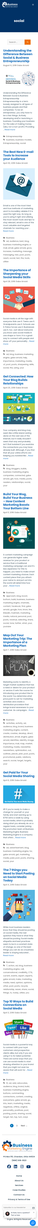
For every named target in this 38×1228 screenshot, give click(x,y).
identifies (14, 740)
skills (31, 364)
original (23, 1106)
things (6, 992)
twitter (18, 623)
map (22, 743)
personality (8, 1110)
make (18, 979)
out (29, 750)
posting (6, 1113)
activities (10, 723)
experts (28, 975)
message (27, 251)
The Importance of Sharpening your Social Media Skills (17, 273)
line (30, 609)
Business (10, 237)
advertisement (17, 847)
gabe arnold (20, 248)
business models (23, 139)
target (20, 760)
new (17, 254)
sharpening (23, 364)
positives (19, 1110)
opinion (19, 982)
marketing (17, 251)
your (22, 367)
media (29, 361)
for (30, 851)
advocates (22, 1083)
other (5, 986)
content (7, 606)
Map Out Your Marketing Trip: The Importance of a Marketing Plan (17, 640)
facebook (16, 606)
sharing (30, 858)
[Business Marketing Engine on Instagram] (22, 1167)
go (29, 1100)
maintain (15, 613)
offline (16, 1106)
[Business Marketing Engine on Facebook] (9, 1167)
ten (11, 1117)
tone (12, 623)
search (6, 760)
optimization (21, 750)
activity (19, 723)
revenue (13, 619)
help (25, 357)
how (16, 478)
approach (11, 596)
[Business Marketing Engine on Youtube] (28, 1167)
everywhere (8, 1100)
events (14, 975)
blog (27, 241)
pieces (15, 753)
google (13, 609)
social (23, 143)
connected (20, 475)
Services (19, 1185)
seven (18, 989)
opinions (28, 982)
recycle (24, 986)
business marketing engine (15, 244)
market (29, 743)
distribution (8, 736)
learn (10, 1103)
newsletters (8, 750)
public (19, 757)
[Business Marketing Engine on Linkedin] (15, 1167)
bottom (6, 599)
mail (17, 743)
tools (27, 258)
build (13, 599)
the (22, 258)
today (15, 992)
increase (7, 251)
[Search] (28, 42)
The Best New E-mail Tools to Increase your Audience (18, 155)
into (5, 1103)
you (27, 992)
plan (21, 753)
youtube (7, 626)
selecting (22, 619)
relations (26, 757)
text (18, 258)
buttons (7, 1093)
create (6, 733)
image (31, 740)
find (23, 606)
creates (14, 733)
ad (7, 241)
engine (24, 736)
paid (12, 858)
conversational (10, 972)
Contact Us (19, 1194)
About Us (19, 1180)
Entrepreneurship (14, 136)
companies (8, 475)
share (30, 619)
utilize (5, 261)
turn (20, 1117)
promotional (9, 757)
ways (25, 1117)
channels (25, 602)
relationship (8, 989)
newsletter (26, 747)
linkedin (6, 613)
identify (23, 740)
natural (13, 616)
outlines (7, 753)
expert (21, 975)
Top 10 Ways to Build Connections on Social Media (18, 1004)
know (25, 609)
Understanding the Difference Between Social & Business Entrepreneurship (17, 56)
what (24, 623)
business (10, 139)
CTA (30, 972)
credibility (22, 972)
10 (7, 1083)
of (4, 364)
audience (14, 241)
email (10, 248)
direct (30, 733)
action (11, 965)
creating (28, 1096)
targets (27, 760)
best (21, 241)
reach (6, 258)
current (6, 975)
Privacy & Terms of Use (19, 1199)
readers (7, 482)
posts (27, 254)
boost (24, 596)
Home (19, 1176)
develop (22, 733)
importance (8, 361)
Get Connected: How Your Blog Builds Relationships (18, 380)
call (22, 969)
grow (29, 248)
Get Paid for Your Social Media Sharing (19, 774)
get (11, 478)
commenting (18, 1093)
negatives (7, 1106)
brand (21, 726)
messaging (8, 254)
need (12, 982)
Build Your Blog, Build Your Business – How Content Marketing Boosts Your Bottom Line (17, 501)
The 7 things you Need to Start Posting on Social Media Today (19, 875)
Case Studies (19, 1190)
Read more (10, 129)
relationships (18, 482)
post (22, 254)
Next (24, 1125)
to (11, 992)
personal (22, 616)
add (14, 1083)
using (16, 367)
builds (23, 468)
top (15, 1117)
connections (9, 1096)
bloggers (15, 468)
